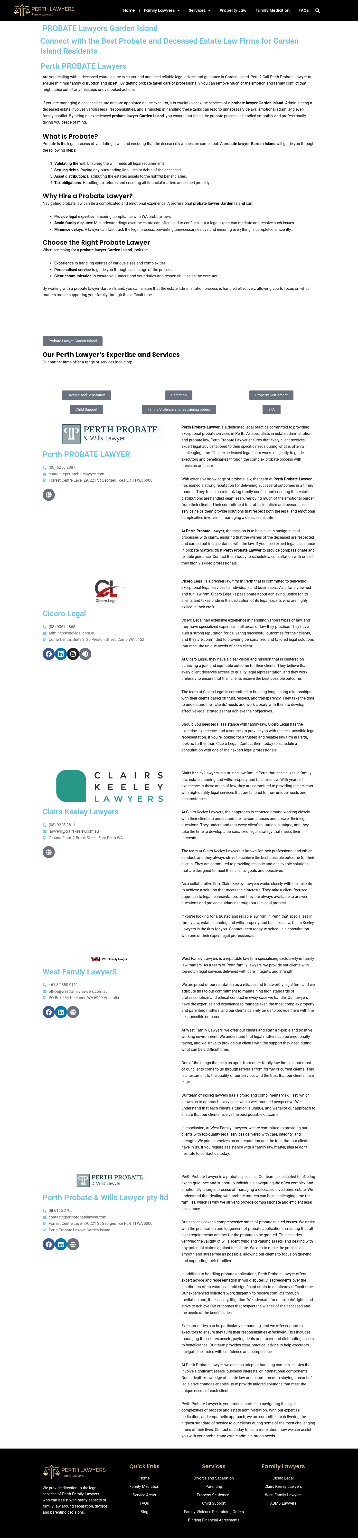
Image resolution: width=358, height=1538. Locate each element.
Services (197, 10)
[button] (318, 11)
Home (129, 10)
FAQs (304, 10)
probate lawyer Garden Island (99, 288)
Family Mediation (272, 10)
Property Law (233, 10)
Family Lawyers (159, 10)
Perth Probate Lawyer (199, 1404)
